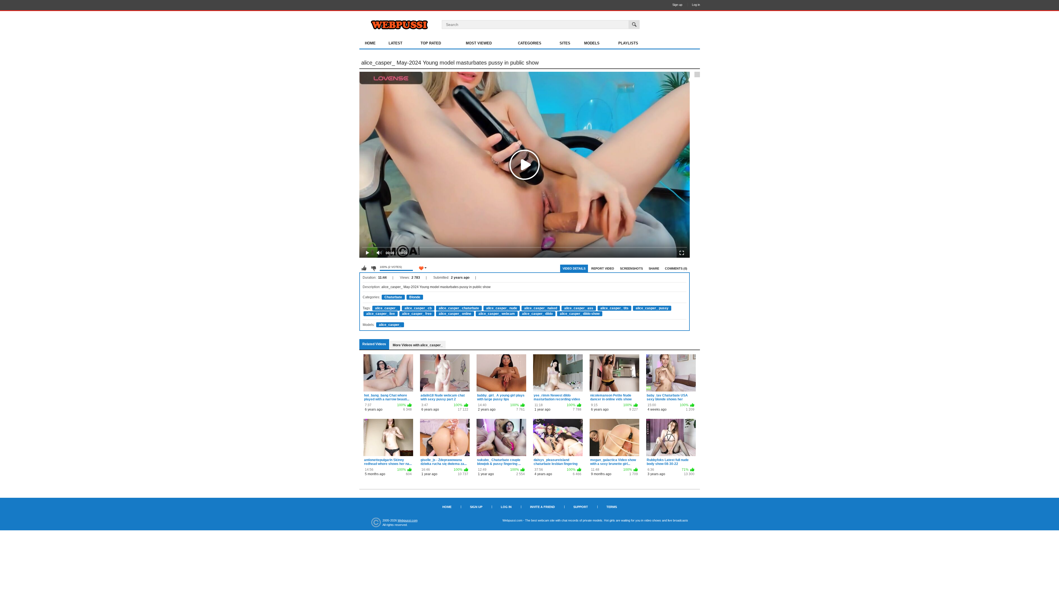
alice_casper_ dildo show (580, 314)
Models (592, 43)
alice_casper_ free (417, 314)
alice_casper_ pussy (652, 308)
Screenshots (631, 268)
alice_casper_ (386, 308)
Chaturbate (393, 297)
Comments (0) (676, 268)
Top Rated (431, 43)
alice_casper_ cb (418, 308)
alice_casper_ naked (540, 308)
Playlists (628, 43)
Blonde (414, 297)
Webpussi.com (408, 520)
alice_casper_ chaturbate (459, 308)
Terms (611, 507)
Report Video (602, 268)
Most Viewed (479, 43)
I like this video (364, 268)
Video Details (574, 268)
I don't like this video (373, 268)
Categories (529, 43)
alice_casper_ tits (614, 308)
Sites (565, 43)
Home (370, 43)
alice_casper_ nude (501, 308)
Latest (395, 43)
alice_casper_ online (455, 314)
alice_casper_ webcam (496, 314)
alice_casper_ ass (578, 308)
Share (654, 268)
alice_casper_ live (380, 314)
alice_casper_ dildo (537, 314)
